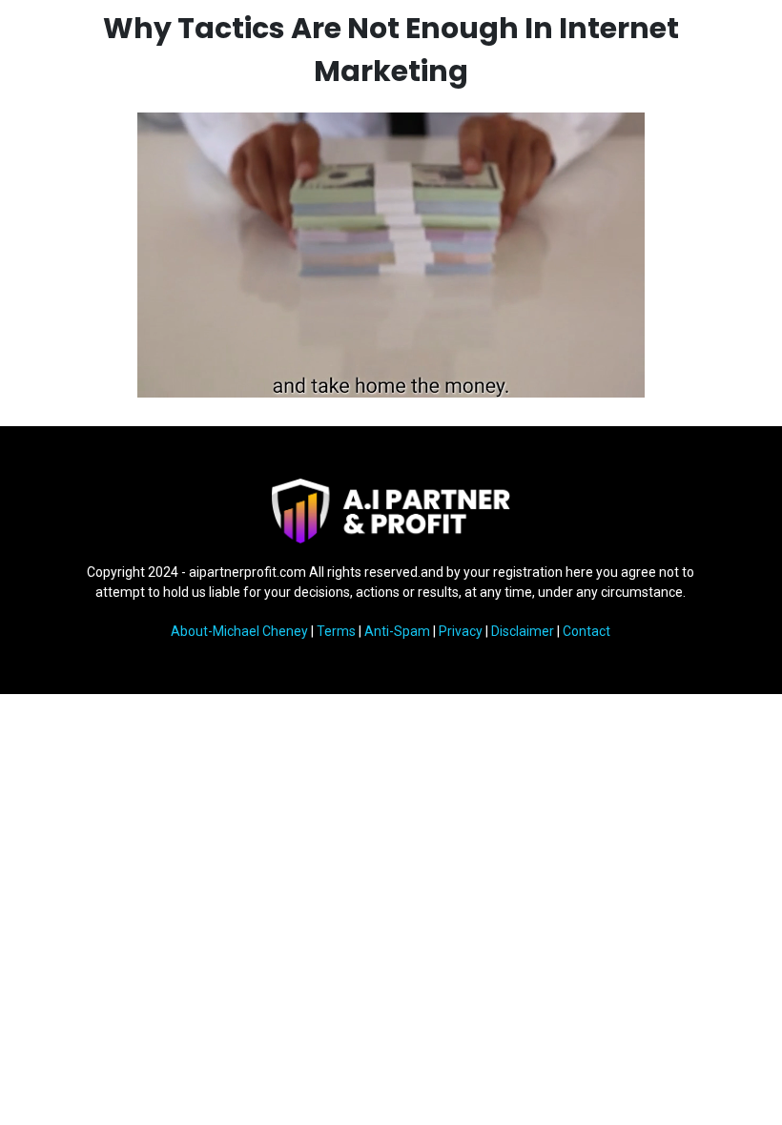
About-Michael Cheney (239, 631)
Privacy (461, 631)
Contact (586, 631)
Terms (336, 631)
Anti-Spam (397, 631)
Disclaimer (522, 631)
